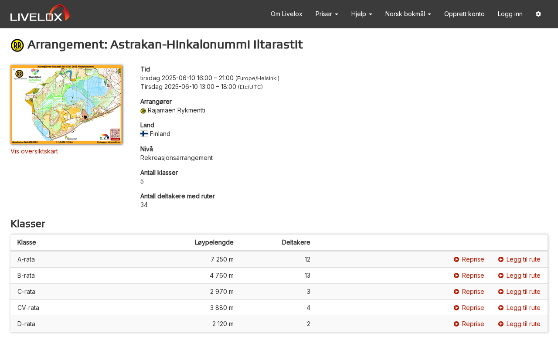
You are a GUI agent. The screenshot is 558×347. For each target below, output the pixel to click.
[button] (538, 14)
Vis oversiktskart (34, 151)
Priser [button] (325, 13)
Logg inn (510, 13)
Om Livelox (287, 13)
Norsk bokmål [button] (406, 13)
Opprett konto (464, 13)
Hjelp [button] (359, 13)
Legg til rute (524, 259)
